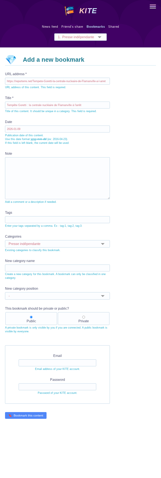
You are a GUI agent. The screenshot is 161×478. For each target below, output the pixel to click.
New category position (21, 288)
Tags (43, 219)
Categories (33, 243)
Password (57, 386)
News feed (50, 26)
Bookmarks (96, 26)
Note (31, 177)
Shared (113, 26)
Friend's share (72, 26)
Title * (51, 104)
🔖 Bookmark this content (25, 415)
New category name (55, 269)
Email (57, 362)
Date (37, 132)
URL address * (35, 80)
